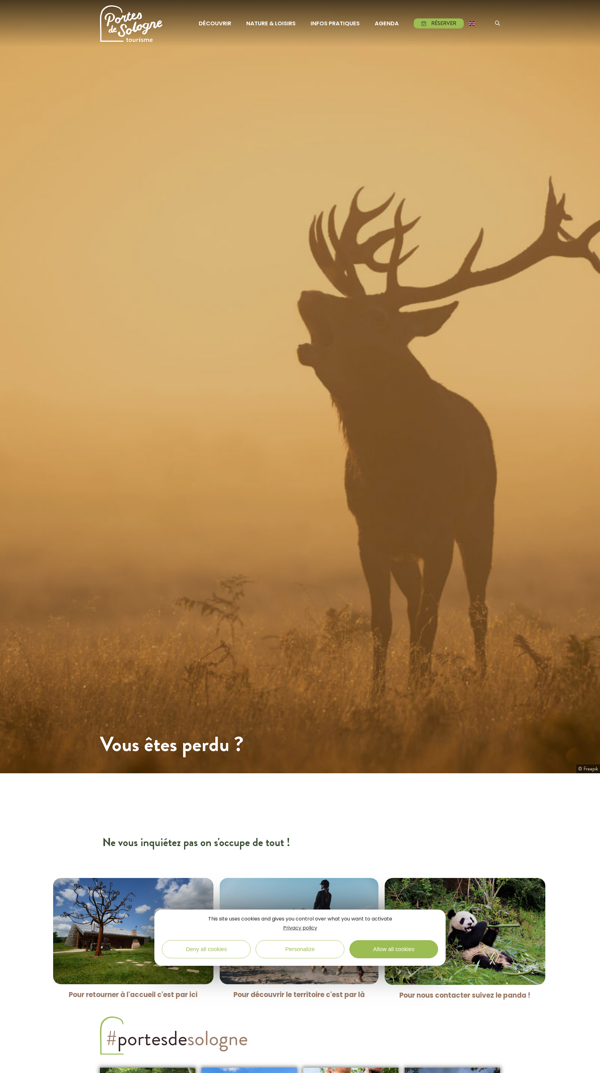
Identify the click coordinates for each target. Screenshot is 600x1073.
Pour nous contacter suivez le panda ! (464, 995)
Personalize (300, 949)
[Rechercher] (497, 23)
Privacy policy (300, 927)
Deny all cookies (206, 949)
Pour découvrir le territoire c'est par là (299, 995)
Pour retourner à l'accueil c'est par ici (133, 995)
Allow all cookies (393, 949)
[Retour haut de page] (587, 1061)
